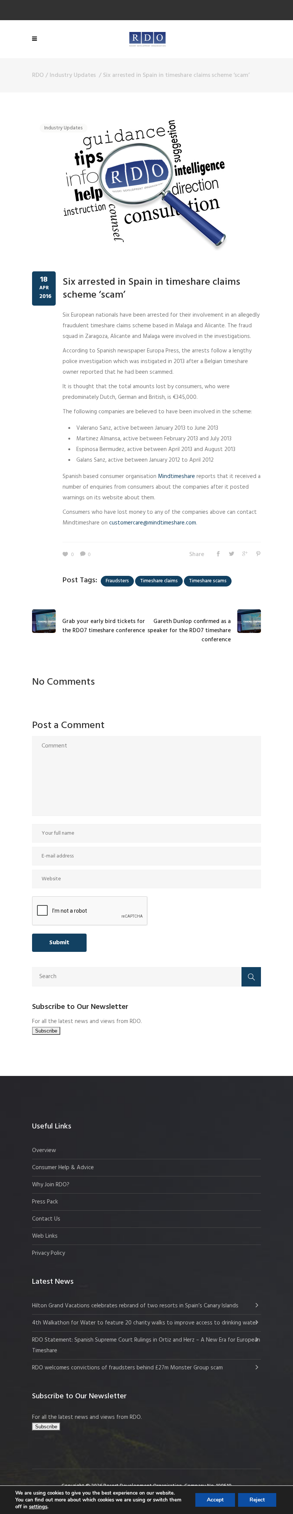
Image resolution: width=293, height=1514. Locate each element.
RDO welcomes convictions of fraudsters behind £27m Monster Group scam (127, 1367)
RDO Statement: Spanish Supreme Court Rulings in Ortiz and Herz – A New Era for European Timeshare (146, 1345)
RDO (38, 75)
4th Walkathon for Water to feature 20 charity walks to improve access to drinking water (145, 1323)
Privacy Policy (48, 1253)
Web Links (45, 1236)
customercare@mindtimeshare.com (152, 523)
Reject (257, 1499)
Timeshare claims (159, 581)
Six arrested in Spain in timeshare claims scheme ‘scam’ (151, 288)
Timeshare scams (208, 581)
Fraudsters (117, 581)
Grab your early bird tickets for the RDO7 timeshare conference (103, 626)
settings (38, 1506)
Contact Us (46, 1219)
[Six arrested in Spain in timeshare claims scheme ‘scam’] (144, 184)
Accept (215, 1499)
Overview (44, 1150)
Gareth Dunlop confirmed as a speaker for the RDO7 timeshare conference (189, 631)
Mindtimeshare (176, 476)
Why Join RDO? (50, 1184)
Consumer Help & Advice (63, 1167)
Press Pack (45, 1201)
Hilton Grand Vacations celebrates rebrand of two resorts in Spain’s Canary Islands (136, 1305)
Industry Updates (73, 75)
